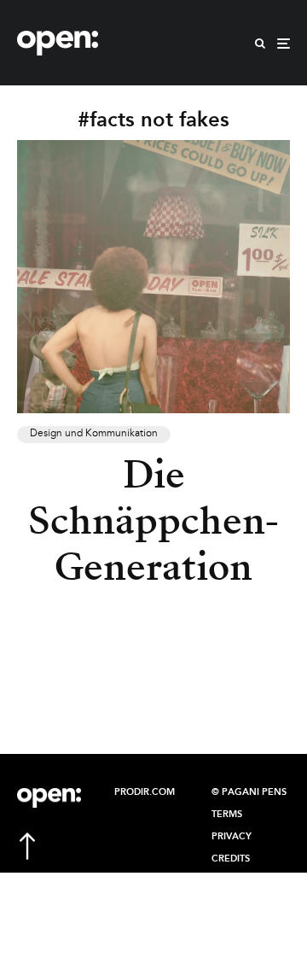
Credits (230, 859)
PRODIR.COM (144, 792)
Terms (226, 814)
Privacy (231, 837)
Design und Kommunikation (94, 434)
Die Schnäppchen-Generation (154, 521)
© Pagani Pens (249, 792)
